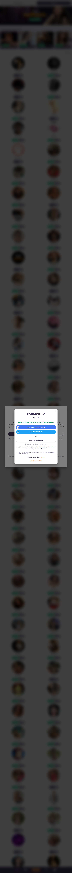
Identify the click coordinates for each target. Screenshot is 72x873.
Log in (43, 457)
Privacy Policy (52, 447)
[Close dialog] (55, 411)
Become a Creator (36, 460)
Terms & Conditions (41, 447)
